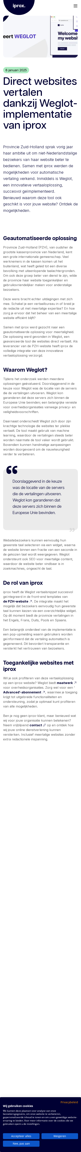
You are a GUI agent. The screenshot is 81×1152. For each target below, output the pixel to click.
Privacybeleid (69, 1102)
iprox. (19, 6)
